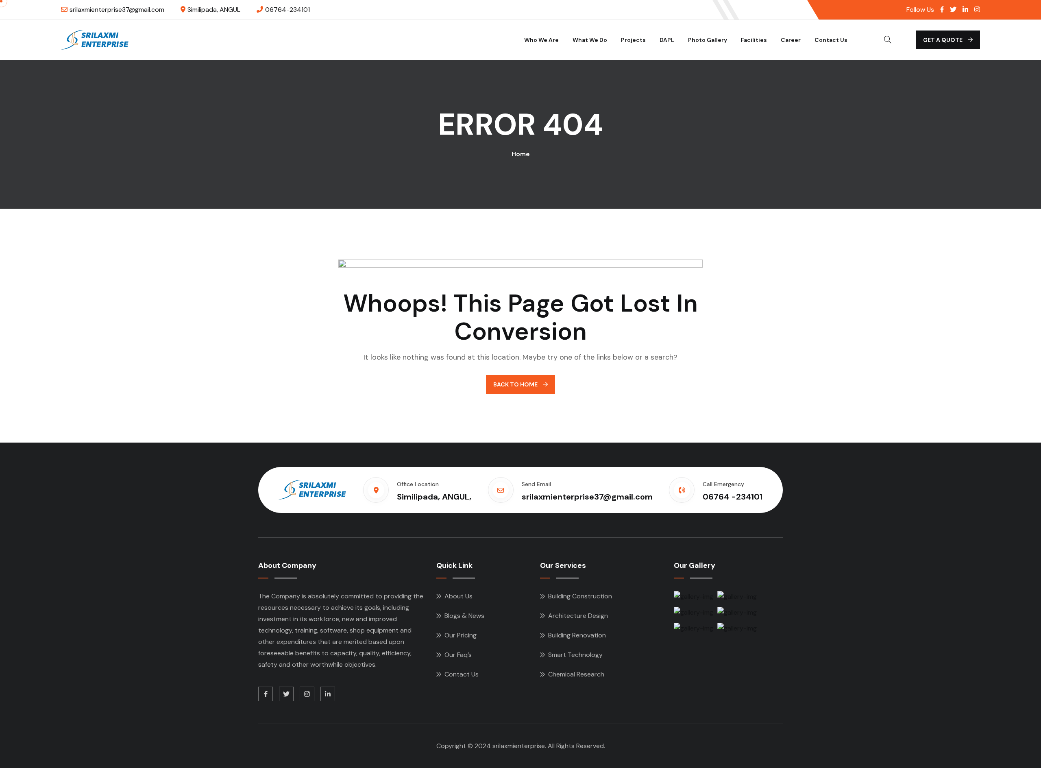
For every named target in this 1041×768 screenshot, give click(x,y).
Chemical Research (576, 674)
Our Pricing (460, 635)
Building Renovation (577, 635)
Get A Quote (943, 40)
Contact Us (831, 40)
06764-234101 (287, 9)
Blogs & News (464, 615)
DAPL (667, 40)
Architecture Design (578, 615)
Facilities (754, 40)
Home (521, 154)
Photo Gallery (707, 40)
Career (791, 40)
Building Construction (580, 596)
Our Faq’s (458, 654)
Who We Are (541, 40)
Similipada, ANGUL (213, 9)
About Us (458, 596)
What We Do (590, 40)
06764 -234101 (732, 496)
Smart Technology (575, 654)
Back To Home (516, 384)
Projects (633, 40)
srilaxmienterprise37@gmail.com (117, 9)
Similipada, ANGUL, (434, 496)
